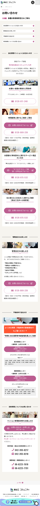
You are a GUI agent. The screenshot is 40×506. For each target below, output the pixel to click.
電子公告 (23, 496)
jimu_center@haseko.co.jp (20, 384)
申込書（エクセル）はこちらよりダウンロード (19, 439)
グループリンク (33, 496)
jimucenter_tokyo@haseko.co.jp (20, 355)
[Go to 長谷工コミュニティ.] (1, 7)
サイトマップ (26, 494)
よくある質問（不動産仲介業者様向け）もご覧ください (20, 329)
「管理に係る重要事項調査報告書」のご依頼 (11, 494)
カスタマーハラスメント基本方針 (12, 496)
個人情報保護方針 (35, 494)
